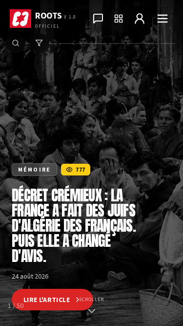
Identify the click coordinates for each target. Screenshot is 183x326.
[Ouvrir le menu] (162, 18)
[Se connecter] (139, 18)
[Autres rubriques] (118, 18)
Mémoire (34, 169)
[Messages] (98, 18)
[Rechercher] (15, 43)
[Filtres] (39, 43)
